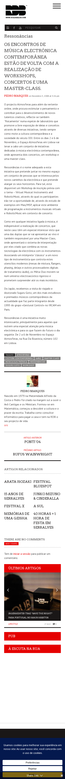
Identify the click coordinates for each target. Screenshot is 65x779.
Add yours (11, 543)
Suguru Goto (13, 365)
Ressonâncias (37, 362)
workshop (28, 365)
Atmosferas (23, 355)
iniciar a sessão (22, 553)
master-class (51, 358)
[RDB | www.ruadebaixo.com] (25, 11)
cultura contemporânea (19, 358)
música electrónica (16, 362)
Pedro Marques (16, 95)
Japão (38, 358)
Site (6, 425)
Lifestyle (13, 624)
